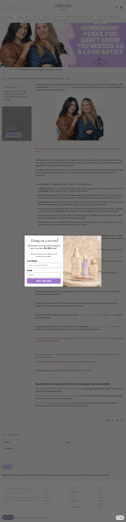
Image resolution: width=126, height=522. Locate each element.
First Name (32, 261)
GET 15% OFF (43, 281)
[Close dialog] (99, 238)
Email (29, 270)
